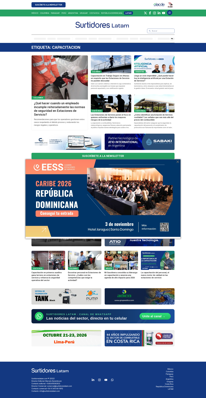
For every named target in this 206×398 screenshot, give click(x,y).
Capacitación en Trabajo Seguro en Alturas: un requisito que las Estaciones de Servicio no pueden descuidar (110, 78)
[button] (48, 4)
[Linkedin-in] (93, 380)
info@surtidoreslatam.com (49, 391)
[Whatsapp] (112, 380)
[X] (145, 13)
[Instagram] (154, 13)
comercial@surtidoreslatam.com (59, 386)
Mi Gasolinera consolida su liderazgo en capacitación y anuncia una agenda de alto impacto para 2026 (120, 275)
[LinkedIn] (159, 13)
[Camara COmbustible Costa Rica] (140, 338)
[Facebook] (150, 13)
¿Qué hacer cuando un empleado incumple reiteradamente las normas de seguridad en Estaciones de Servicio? (59, 108)
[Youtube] (106, 380)
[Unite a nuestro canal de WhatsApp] (103, 316)
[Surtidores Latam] (103, 27)
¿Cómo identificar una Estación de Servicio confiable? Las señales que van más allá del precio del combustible (153, 117)
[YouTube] (163, 13)
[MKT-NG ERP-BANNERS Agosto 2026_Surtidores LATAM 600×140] (66, 142)
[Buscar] (150, 31)
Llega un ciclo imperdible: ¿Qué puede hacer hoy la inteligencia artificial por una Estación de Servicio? (154, 78)
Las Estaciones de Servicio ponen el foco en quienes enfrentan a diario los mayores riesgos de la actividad (111, 117)
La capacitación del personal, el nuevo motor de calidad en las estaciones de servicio (155, 275)
